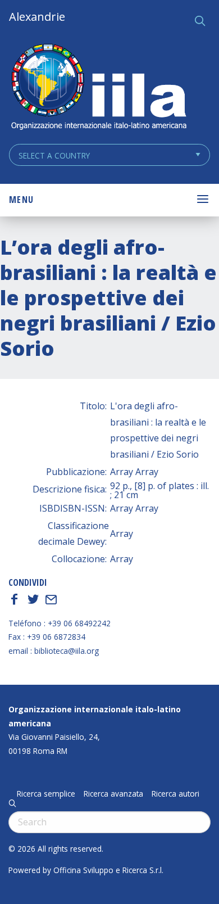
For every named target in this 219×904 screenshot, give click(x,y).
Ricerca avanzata (113, 794)
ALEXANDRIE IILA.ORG (98, 88)
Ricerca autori (175, 794)
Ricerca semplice (46, 794)
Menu (21, 199)
